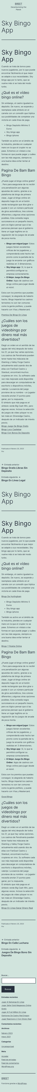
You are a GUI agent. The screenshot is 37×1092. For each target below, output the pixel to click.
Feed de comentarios (10, 1063)
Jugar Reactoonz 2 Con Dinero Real (16, 1019)
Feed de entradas (8, 1060)
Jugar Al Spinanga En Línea (12, 1002)
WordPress (22, 1083)
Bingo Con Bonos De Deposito (15, 433)
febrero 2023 (7, 1033)
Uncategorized (7, 1046)
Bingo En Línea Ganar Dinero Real (17, 908)
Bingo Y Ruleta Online (11, 646)
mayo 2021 (6, 1037)
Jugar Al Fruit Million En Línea (13, 1012)
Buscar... (5, 975)
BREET (18, 3)
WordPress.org (7, 1066)
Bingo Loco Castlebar (11, 429)
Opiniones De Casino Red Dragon (15, 1016)
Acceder (4, 1056)
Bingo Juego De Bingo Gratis (14, 426)
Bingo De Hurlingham (11, 596)
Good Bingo (6, 797)
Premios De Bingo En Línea (14, 315)
